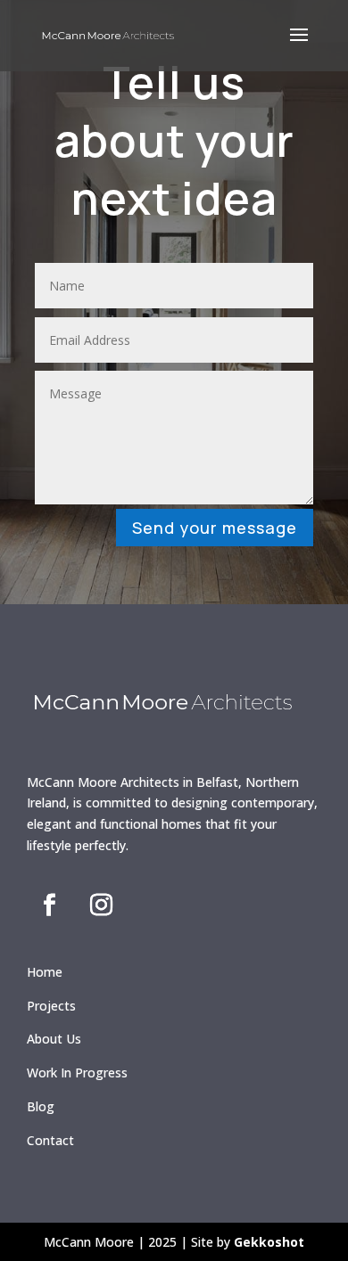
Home (44, 971)
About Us (54, 1038)
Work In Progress (77, 1072)
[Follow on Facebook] (49, 905)
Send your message (214, 527)
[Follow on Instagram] (101, 905)
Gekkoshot (269, 1241)
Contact (50, 1140)
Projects (51, 1005)
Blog (40, 1106)
